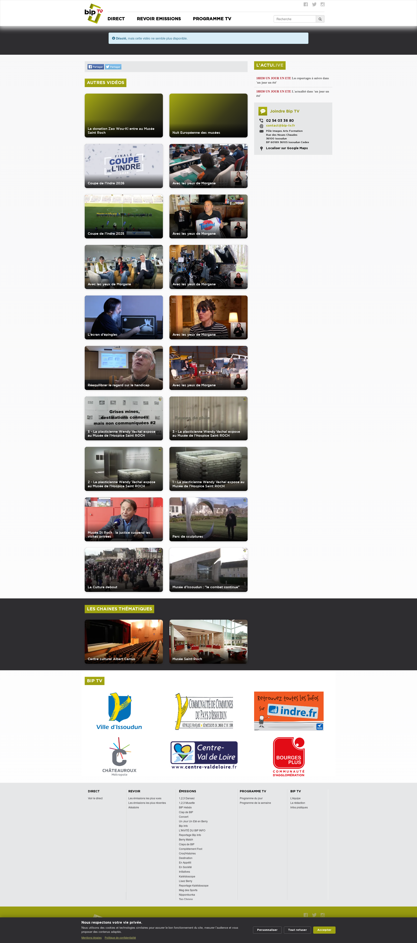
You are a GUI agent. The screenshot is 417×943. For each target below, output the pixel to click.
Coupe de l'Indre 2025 (106, 233)
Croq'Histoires (187, 853)
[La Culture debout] (124, 570)
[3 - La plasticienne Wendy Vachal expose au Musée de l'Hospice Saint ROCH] (208, 418)
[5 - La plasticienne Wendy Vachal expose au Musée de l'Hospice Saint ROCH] (124, 418)
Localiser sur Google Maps (287, 148)
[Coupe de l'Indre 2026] (124, 166)
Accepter (324, 930)
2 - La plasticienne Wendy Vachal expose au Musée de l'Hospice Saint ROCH (121, 484)
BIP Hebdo (185, 807)
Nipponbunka (187, 894)
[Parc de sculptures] (208, 519)
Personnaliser (267, 930)
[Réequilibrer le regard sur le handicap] (124, 368)
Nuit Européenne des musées (196, 132)
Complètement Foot (190, 849)
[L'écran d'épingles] (124, 318)
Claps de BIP (186, 844)
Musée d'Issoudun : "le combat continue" (206, 587)
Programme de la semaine (255, 802)
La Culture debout (102, 587)
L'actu (269, 65)
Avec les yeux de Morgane (194, 183)
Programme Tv (212, 19)
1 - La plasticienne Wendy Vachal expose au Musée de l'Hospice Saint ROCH (208, 484)
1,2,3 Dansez (187, 798)
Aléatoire (133, 807)
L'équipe (295, 798)
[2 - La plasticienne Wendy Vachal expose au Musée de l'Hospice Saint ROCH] (124, 469)
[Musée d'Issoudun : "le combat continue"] (208, 570)
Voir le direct (95, 798)
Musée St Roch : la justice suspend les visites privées (119, 534)
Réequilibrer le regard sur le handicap (118, 385)
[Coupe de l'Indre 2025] (124, 217)
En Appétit (185, 862)
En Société (185, 867)
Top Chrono (186, 899)
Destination (185, 858)
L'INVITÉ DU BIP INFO (192, 830)
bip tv (94, 681)
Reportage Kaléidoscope (193, 885)
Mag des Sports (188, 890)
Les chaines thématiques (119, 609)
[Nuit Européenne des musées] (208, 116)
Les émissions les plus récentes (147, 802)
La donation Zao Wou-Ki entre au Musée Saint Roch (121, 131)
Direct (116, 19)
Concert (183, 816)
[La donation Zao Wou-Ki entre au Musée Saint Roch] (124, 116)
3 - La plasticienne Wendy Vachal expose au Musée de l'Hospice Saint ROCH (206, 434)
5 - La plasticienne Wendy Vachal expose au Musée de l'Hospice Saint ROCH (121, 434)
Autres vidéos (105, 83)
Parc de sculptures (187, 536)
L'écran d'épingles (102, 334)
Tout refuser (297, 930)
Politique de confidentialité (120, 937)
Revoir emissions (159, 19)
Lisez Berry (185, 881)
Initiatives (184, 871)
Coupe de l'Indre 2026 (106, 183)
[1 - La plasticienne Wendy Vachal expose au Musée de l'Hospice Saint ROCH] (208, 469)
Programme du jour (251, 798)
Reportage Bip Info (190, 835)
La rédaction (297, 802)
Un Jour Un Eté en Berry (193, 821)
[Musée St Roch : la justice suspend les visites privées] (124, 519)
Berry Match (186, 839)
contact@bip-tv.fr (280, 125)
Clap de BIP (186, 812)
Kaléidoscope (187, 876)
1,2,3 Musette (187, 802)
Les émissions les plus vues (144, 798)
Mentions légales (91, 937)
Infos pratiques (299, 807)
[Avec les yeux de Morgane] (208, 166)
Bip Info (183, 825)
